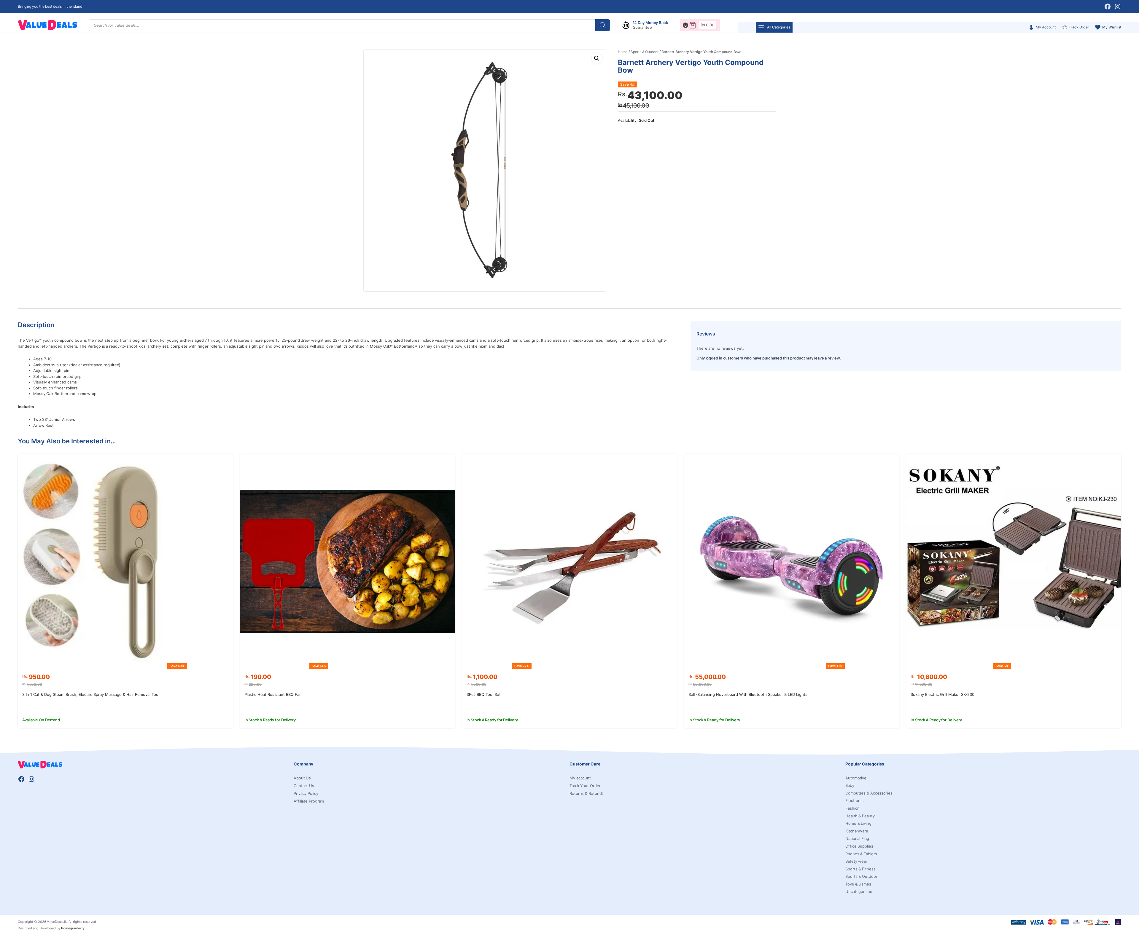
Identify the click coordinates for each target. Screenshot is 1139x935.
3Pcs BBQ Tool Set (484, 694)
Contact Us (304, 785)
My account (580, 778)
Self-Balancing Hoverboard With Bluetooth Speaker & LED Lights (747, 694)
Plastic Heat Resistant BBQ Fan (273, 694)
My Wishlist (1111, 27)
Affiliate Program (309, 801)
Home (623, 51)
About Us (302, 778)
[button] (596, 58)
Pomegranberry (73, 928)
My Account (1046, 27)
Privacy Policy (306, 793)
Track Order (1079, 27)
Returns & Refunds (587, 793)
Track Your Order (585, 785)
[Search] (602, 25)
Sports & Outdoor (644, 51)
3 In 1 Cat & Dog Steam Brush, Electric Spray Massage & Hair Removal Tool (90, 694)
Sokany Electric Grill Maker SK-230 (942, 694)
